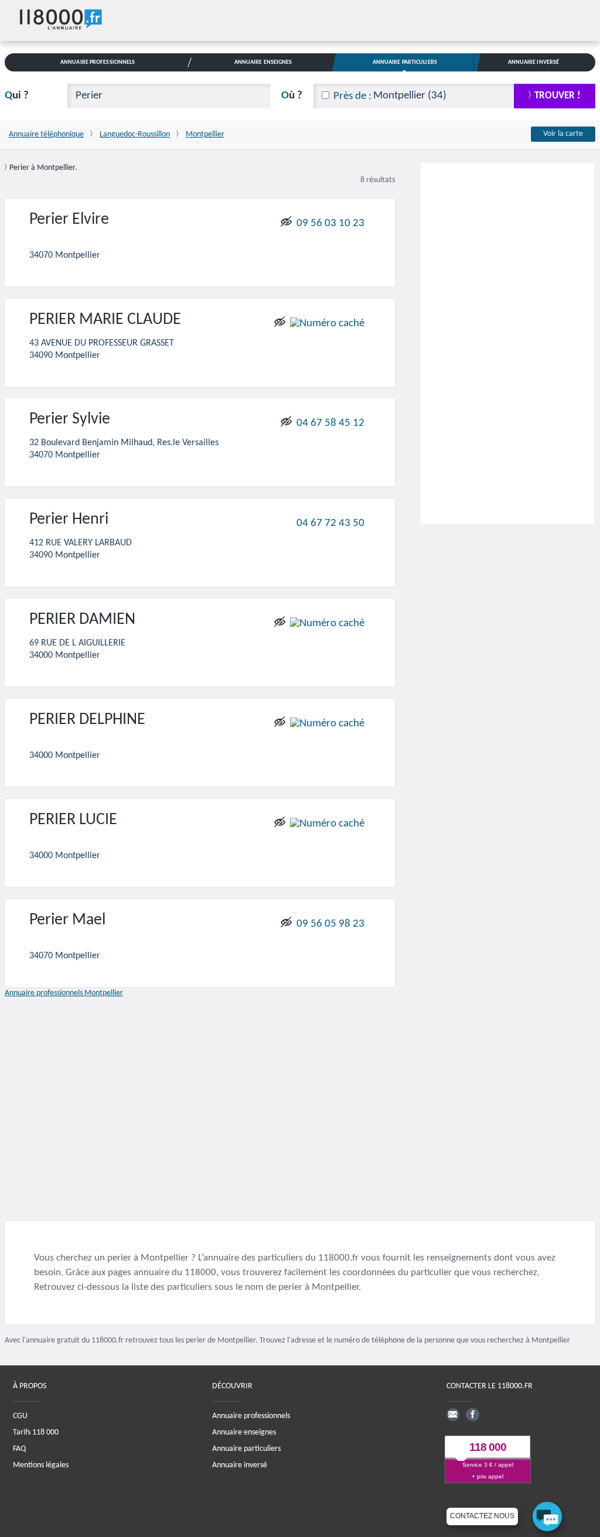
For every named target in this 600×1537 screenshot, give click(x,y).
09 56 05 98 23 (330, 924)
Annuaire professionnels (251, 1416)
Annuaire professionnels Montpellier (64, 993)
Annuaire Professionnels (97, 62)
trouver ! (557, 96)
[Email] (452, 1414)
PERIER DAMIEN (82, 620)
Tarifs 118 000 (36, 1432)
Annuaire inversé (239, 1465)
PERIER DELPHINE (87, 720)
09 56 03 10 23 (330, 222)
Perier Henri (68, 519)
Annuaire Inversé (534, 62)
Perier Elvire (69, 219)
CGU (20, 1416)
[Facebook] (472, 1414)
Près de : (352, 96)
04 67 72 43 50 (330, 523)
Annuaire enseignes (244, 1432)
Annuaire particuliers (246, 1448)
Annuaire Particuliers (405, 62)
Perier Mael (67, 920)
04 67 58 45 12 (330, 423)
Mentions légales (41, 1465)
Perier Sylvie (69, 419)
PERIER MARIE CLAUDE (105, 320)
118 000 (487, 1447)
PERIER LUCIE (73, 820)
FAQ (19, 1448)
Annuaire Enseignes (263, 62)
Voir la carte (563, 133)
